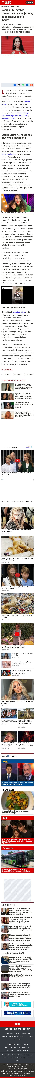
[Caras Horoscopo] (17, 1015)
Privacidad (5, 1058)
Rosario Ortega (29, 374)
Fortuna (5, 1037)
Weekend (12, 1037)
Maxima (25, 1050)
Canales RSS (6, 1055)
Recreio (18, 1050)
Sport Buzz (10, 1050)
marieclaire (17, 790)
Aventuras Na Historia (12, 1047)
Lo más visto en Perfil (12, 953)
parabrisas (17, 848)
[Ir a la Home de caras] (8, 3)
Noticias (17, 1034)
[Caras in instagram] (6, 1029)
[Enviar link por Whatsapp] (23, 85)
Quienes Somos (17, 1055)
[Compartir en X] (19, 85)
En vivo (30, 2)
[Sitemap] (28, 1029)
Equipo (13, 1058)
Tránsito (17, 1061)
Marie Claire (26, 1034)
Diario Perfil (9, 1034)
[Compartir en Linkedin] (27, 85)
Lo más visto (8, 904)
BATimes (17, 1039)
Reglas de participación (25, 1058)
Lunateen (29, 1037)
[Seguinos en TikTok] (19, 1029)
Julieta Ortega (23, 113)
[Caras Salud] (17, 1006)
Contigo (25, 1044)
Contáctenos (28, 1055)
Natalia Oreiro (6, 374)
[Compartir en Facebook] (14, 85)
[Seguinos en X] (15, 1029)
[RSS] (24, 1029)
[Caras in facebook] (10, 1029)
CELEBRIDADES (5, 6)
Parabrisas (21, 1037)
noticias (17, 761)
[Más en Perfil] (12, 756)
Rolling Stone (25, 1047)
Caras (19, 1044)
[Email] (31, 85)
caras (17, 818)
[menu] (2, 2)
